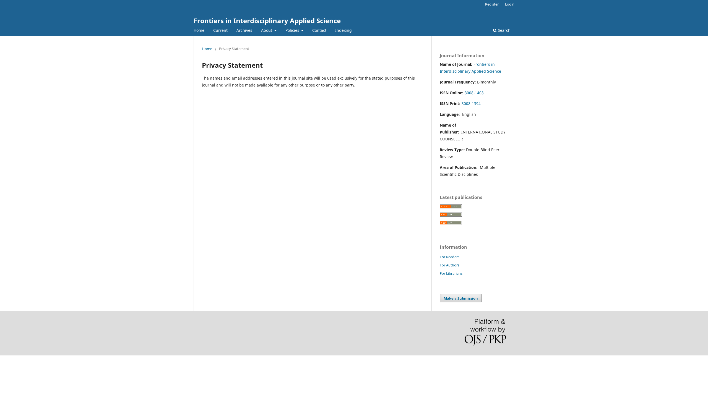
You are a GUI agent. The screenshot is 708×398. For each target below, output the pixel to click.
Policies (292, 30)
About (267, 30)
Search (504, 30)
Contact (319, 30)
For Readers (449, 256)
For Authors (449, 265)
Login (509, 4)
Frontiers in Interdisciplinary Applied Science (267, 20)
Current (220, 30)
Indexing (343, 30)
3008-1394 (471, 103)
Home (199, 30)
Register (492, 4)
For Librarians (451, 273)
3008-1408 (474, 92)
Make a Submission (461, 298)
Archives (244, 30)
